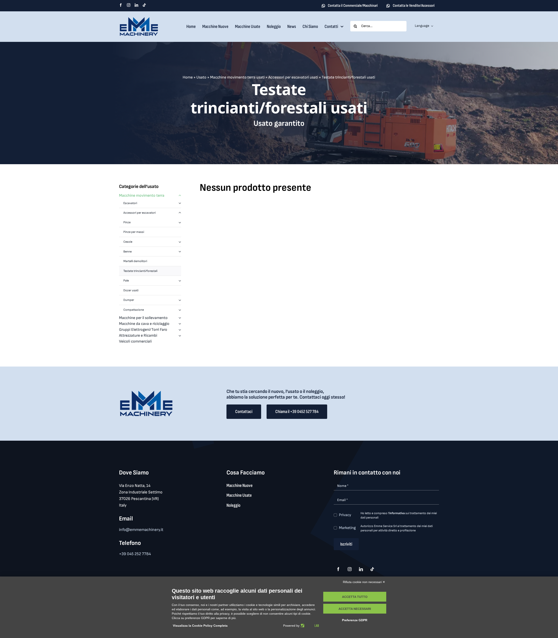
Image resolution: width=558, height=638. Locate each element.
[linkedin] (136, 5)
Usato (201, 77)
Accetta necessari (355, 609)
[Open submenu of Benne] (180, 251)
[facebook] (120, 5)
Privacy (345, 515)
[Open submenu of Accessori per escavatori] (180, 213)
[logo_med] (139, 18)
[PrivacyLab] (309, 625)
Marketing (347, 527)
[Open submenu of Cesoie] (180, 242)
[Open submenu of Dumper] (180, 300)
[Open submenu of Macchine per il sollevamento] (179, 318)
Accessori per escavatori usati (293, 77)
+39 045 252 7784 (135, 553)
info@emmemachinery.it (141, 529)
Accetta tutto (354, 597)
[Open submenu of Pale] (180, 280)
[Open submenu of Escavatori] (180, 203)
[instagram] (128, 5)
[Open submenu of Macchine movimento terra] (179, 195)
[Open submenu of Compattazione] (180, 310)
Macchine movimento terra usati (237, 77)
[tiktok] (144, 5)
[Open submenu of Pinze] (180, 222)
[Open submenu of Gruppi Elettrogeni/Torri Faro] (179, 329)
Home (188, 77)
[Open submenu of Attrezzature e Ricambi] (179, 335)
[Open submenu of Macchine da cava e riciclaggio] (179, 323)
